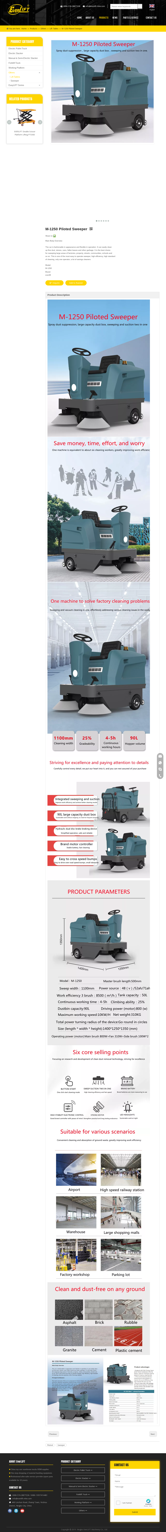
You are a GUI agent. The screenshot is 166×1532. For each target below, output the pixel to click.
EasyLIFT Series (16, 85)
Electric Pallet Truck (18, 48)
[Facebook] (10, 1511)
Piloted (50, 1445)
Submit (135, 1512)
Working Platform (16, 68)
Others (12, 73)
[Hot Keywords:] (140, 6)
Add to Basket (76, 282)
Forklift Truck (14, 63)
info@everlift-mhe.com (95, 6)
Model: (48, 265)
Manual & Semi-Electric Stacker (23, 58)
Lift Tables (15, 77)
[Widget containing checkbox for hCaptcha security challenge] (133, 1503)
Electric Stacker (16, 53)
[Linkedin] (16, 1511)
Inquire (56, 282)
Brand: (48, 272)
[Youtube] (22, 1511)
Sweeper (15, 81)
